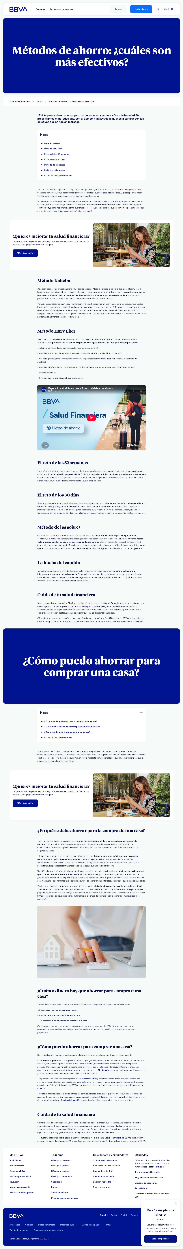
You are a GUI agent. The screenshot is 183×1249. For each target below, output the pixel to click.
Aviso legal (15, 1225)
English (124, 1215)
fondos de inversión (70, 1100)
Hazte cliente (141, 9)
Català (114, 1215)
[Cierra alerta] (176, 1203)
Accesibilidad (141, 1188)
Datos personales (46, 1225)
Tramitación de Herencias (147, 1172)
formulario (158, 1167)
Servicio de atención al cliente (49, 1230)
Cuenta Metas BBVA (87, 1079)
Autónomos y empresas (61, 9)
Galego (134, 1215)
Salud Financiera (112, 603)
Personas (40, 9)
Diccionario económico (146, 1183)
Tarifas (108, 1225)
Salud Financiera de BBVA (117, 1138)
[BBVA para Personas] (18, 9)
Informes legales (68, 1225)
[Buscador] (158, 9)
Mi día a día (103, 1070)
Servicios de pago (90, 1225)
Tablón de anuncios (19, 1230)
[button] (118, 9)
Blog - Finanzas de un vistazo (149, 1177)
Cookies (29, 1225)
